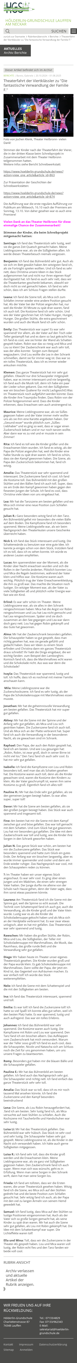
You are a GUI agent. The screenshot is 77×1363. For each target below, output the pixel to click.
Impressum (26, 1344)
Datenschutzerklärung (53, 1344)
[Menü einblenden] (73, 31)
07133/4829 (53, 1318)
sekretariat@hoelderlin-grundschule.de (54, 1331)
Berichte (54, 36)
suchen (58, 31)
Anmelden (26, 1349)
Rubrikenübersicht (37, 36)
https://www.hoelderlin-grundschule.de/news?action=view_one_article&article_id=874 (33, 194)
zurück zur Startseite (14, 36)
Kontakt (8, 1344)
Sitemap (9, 1349)
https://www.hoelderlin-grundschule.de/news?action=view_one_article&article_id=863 (33, 173)
